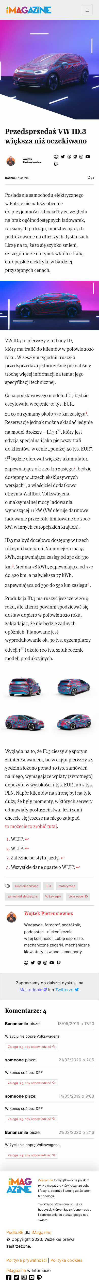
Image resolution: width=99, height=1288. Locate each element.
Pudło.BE (14, 1232)
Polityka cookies (66, 1260)
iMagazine (45, 1180)
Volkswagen (53, 896)
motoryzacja (67, 886)
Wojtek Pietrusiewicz (32, 160)
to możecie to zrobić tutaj (31, 826)
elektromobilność (26, 886)
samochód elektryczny (23, 896)
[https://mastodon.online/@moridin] (75, 156)
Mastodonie (31, 989)
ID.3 (48, 886)
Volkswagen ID (78, 896)
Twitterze (65, 989)
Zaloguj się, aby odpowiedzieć (29, 1047)
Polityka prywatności (26, 1260)
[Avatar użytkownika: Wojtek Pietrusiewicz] (11, 916)
